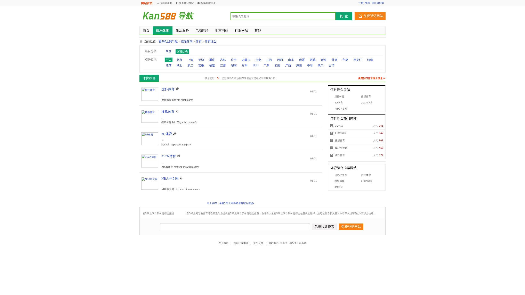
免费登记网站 (373, 16)
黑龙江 (357, 59)
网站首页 (147, 3)
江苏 (168, 65)
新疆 (302, 59)
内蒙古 (246, 59)
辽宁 (234, 59)
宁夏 (345, 59)
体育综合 (210, 41)
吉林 (223, 59)
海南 (299, 65)
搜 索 (344, 16)
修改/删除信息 (208, 3)
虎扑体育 (339, 96)
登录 (367, 2)
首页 (146, 30)
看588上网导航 (168, 41)
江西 (223, 65)
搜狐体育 (366, 96)
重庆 (212, 59)
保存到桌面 (166, 3)
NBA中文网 (340, 108)
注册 (360, 2)
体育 (199, 41)
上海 (190, 59)
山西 (269, 59)
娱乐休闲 (187, 41)
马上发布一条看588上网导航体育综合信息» (231, 203)
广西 (288, 65)
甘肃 (334, 59)
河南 (370, 59)
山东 (291, 59)
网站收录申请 (241, 243)
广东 (266, 65)
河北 (258, 59)
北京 (179, 59)
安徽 (201, 65)
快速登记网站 (186, 3)
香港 (310, 65)
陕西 (280, 59)
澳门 (321, 65)
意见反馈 (258, 243)
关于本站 (223, 243)
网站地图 (273, 243)
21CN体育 (367, 102)
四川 (255, 65)
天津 (201, 59)
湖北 (179, 65)
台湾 (331, 65)
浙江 (190, 65)
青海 (323, 59)
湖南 (234, 65)
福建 (212, 65)
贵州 (245, 65)
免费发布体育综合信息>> (372, 78)
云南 (277, 65)
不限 (168, 51)
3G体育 (338, 102)
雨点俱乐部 (378, 2)
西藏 (313, 59)
